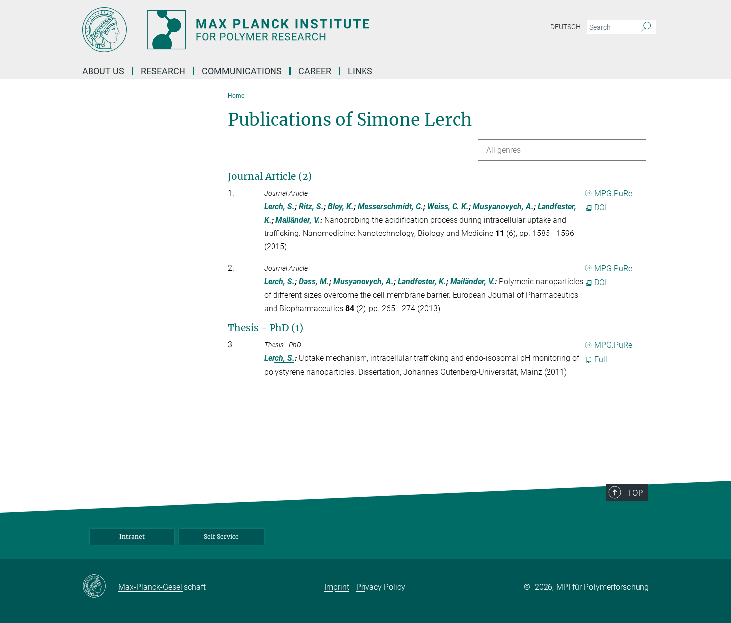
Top (635, 493)
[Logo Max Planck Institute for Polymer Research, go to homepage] (268, 29)
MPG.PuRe (613, 193)
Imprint (336, 587)
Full (600, 359)
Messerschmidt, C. (390, 206)
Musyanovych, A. (503, 206)
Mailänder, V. (297, 220)
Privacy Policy (380, 587)
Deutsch (565, 27)
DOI (600, 207)
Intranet (132, 536)
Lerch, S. (279, 206)
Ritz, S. (311, 206)
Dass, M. (314, 281)
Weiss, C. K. (448, 206)
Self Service (221, 536)
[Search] (646, 27)
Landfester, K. (422, 281)
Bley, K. (341, 206)
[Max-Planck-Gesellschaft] (100, 587)
